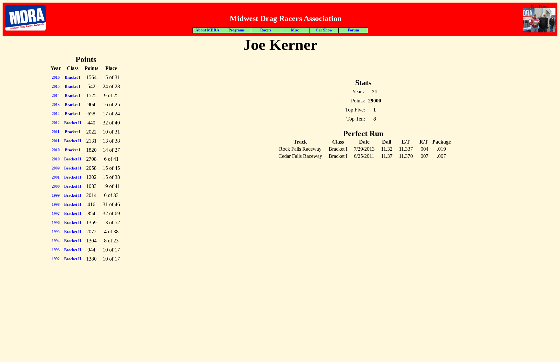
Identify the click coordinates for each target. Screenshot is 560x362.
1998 (56, 204)
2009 (56, 168)
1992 (56, 259)
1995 (56, 231)
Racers (266, 30)
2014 (56, 95)
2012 (56, 113)
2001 (56, 177)
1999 (56, 195)
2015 (56, 86)
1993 (56, 250)
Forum (353, 30)
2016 (56, 77)
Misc (295, 30)
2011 (55, 132)
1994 (56, 241)
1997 (56, 213)
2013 (56, 104)
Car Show (324, 30)
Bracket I (72, 77)
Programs (236, 30)
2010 (56, 150)
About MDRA (207, 30)
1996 (56, 222)
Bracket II (72, 123)
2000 (56, 186)
